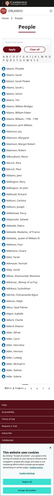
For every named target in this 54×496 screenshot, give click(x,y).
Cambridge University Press (16, 3)
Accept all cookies (27, 490)
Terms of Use (8, 419)
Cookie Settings (27, 473)
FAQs (4, 405)
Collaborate (7, 440)
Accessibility (8, 412)
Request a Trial (9, 426)
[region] (27, 469)
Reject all (27, 481)
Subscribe (7, 433)
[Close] (50, 447)
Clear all (35, 49)
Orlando (15, 11)
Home (5, 18)
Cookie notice (36, 467)
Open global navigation (2, 3)
